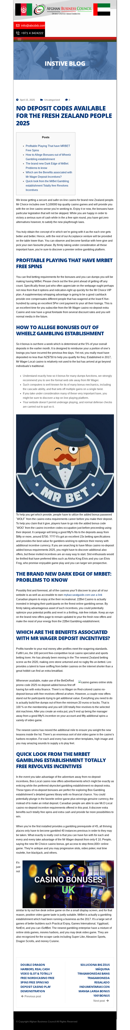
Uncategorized (52, 99)
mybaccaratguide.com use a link (83, 594)
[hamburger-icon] (19, 39)
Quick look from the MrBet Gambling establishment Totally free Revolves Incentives (47, 185)
